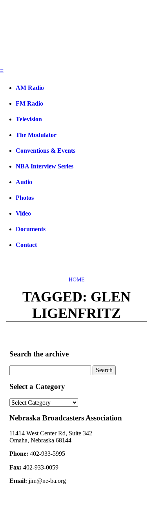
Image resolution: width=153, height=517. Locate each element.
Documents (31, 229)
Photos (25, 197)
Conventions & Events (45, 150)
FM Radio (29, 103)
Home (77, 280)
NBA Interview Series (44, 166)
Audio (24, 182)
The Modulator (36, 135)
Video (23, 213)
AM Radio (30, 87)
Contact (26, 244)
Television (29, 119)
